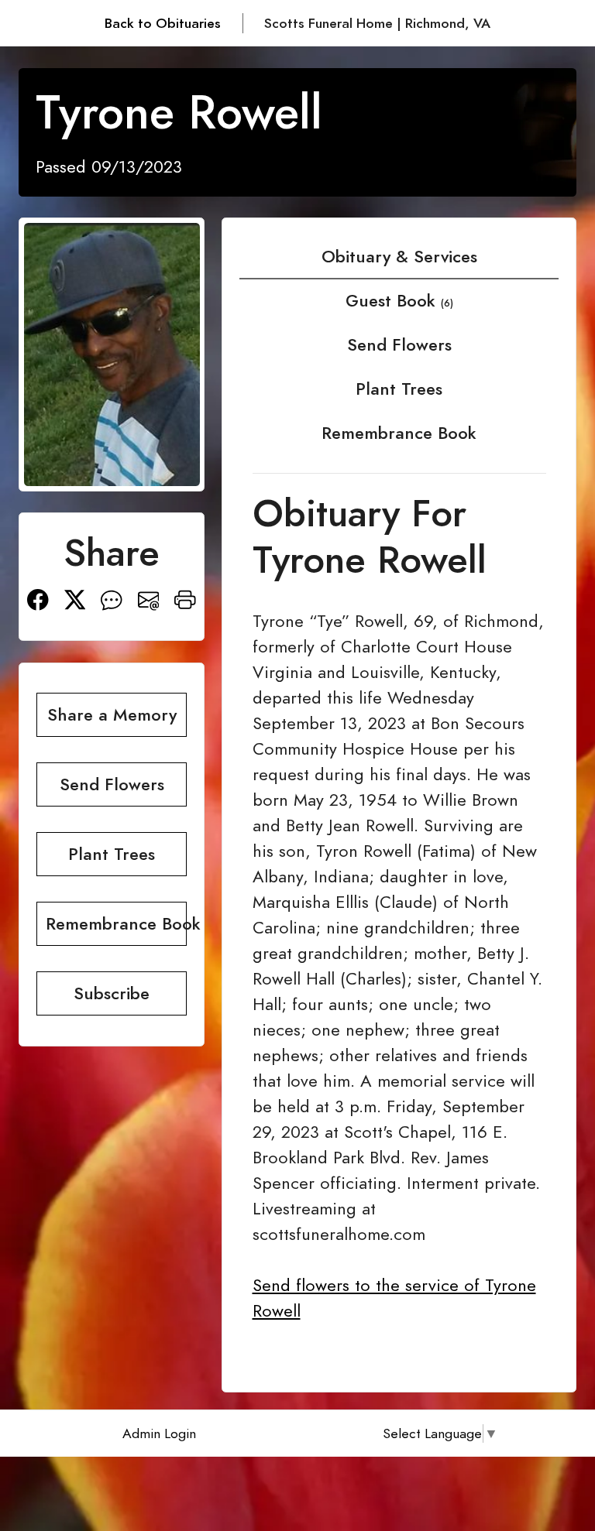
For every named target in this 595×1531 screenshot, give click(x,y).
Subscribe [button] (112, 993)
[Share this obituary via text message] (111, 598)
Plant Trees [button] (111, 854)
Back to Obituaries (163, 23)
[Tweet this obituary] (75, 598)
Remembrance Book (399, 433)
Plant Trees (399, 389)
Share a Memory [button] (112, 715)
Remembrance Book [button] (116, 924)
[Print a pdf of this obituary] (185, 598)
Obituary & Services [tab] (399, 257)
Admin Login (159, 1433)
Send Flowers (399, 345)
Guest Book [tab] (399, 301)
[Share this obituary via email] (149, 598)
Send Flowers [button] (112, 784)
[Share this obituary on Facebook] (38, 598)
